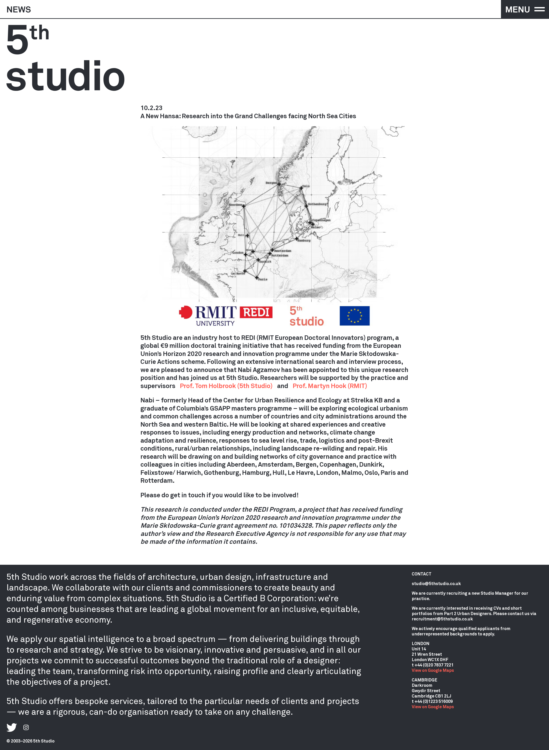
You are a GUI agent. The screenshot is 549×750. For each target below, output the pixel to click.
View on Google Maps (433, 670)
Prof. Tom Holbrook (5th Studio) (226, 385)
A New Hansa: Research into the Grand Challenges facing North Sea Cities (248, 116)
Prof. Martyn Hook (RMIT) (330, 385)
